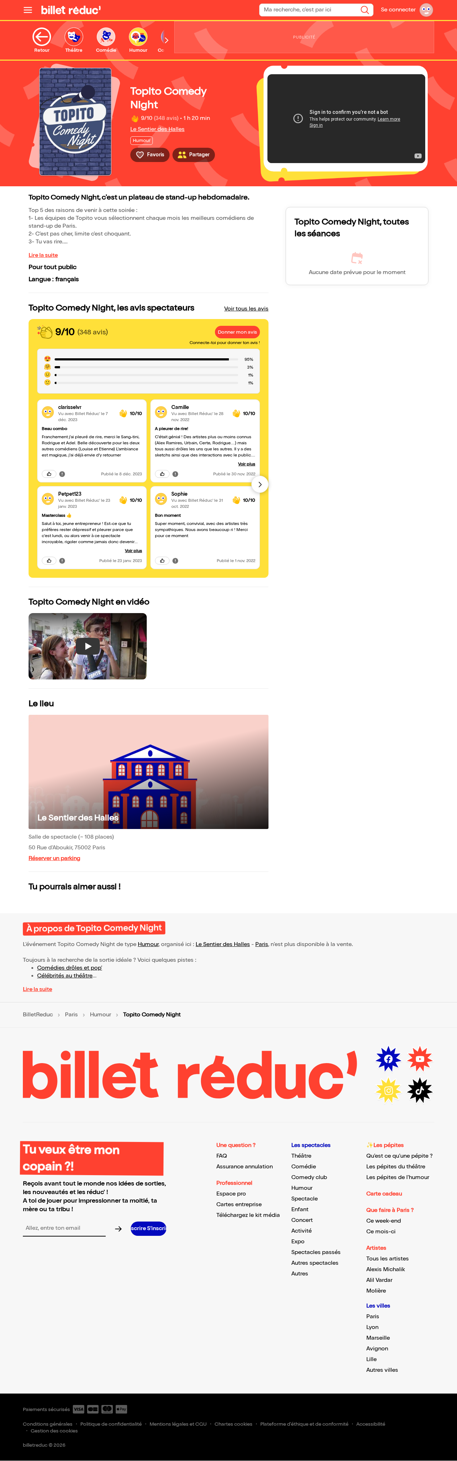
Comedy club (309, 1177)
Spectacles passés (316, 1252)
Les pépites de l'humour (397, 1177)
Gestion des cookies (54, 1431)
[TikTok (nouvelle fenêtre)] (420, 1090)
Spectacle (304, 1198)
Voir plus (133, 550)
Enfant (299, 1209)
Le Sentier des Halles (157, 129)
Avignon (377, 1348)
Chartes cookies (233, 1424)
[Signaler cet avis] (62, 474)
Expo (298, 1241)
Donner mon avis (237, 332)
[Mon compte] (426, 10)
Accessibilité (370, 1424)
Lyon (372, 1327)
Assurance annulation (244, 1166)
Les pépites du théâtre (395, 1166)
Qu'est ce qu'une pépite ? (399, 1156)
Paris (261, 944)
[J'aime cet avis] (49, 474)
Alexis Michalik (385, 1269)
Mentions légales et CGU (178, 1424)
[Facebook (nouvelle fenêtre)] (388, 1059)
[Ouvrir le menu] (31, 10)
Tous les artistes (387, 1258)
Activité (301, 1231)
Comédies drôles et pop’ (69, 968)
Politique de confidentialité (111, 1424)
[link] (86, 407)
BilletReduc (38, 1015)
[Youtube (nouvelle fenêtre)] (420, 1059)
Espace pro (231, 1193)
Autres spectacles (314, 1263)
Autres (299, 1273)
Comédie (303, 1166)
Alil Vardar (379, 1280)
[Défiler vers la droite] (166, 40)
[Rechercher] (365, 10)
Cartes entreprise (239, 1204)
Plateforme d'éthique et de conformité (304, 1424)
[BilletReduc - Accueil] (71, 10)
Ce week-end (383, 1221)
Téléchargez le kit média (248, 1215)
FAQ (221, 1156)
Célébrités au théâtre (64, 975)
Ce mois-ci (381, 1231)
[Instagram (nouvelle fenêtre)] (388, 1090)
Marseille (378, 1338)
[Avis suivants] (259, 484)
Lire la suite (43, 255)
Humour (148, 944)
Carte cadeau (384, 1193)
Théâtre (301, 1156)
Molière (376, 1291)
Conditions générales (47, 1424)
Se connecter (398, 9)
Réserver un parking (54, 858)
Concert (302, 1220)
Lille (371, 1359)
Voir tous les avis (246, 308)
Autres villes (382, 1370)
